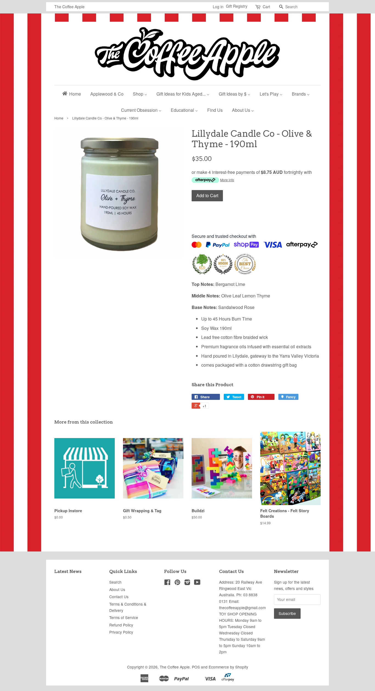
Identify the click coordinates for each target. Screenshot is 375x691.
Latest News (68, 571)
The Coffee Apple (175, 667)
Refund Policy (121, 625)
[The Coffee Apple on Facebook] (167, 583)
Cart (266, 6)
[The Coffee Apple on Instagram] (187, 583)
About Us (117, 589)
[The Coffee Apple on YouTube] (197, 583)
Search (115, 582)
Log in (218, 6)
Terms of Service (123, 617)
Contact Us (118, 596)
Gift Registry (236, 6)
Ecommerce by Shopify (228, 667)
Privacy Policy (121, 632)
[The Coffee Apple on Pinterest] (177, 583)
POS (196, 667)
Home (58, 118)
